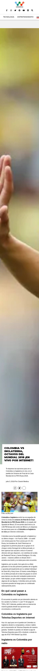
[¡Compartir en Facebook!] (15, 488)
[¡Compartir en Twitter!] (19, 488)
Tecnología (8, 17)
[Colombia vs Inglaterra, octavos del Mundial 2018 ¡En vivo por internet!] (19, 246)
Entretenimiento (25, 17)
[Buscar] (32, 10)
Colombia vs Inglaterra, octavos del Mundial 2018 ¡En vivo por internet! (18, 454)
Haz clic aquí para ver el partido (13, 622)
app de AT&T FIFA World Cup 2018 (14, 634)
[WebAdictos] (19, 4)
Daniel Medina (23, 481)
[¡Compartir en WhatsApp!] (24, 488)
